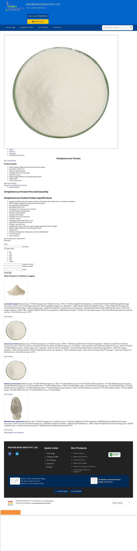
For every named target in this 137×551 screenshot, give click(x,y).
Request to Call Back (11, 185)
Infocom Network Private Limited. (41, 503)
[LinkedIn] (17, 455)
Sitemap (49, 467)
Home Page (10, 27)
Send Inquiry (39, 21)
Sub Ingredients (14, 205)
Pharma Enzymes (78, 453)
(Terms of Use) (49, 501)
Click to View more (15, 180)
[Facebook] (9, 455)
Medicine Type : (28, 304)
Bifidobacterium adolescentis (14, 421)
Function (12, 211)
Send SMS (77, 491)
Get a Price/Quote (10, 161)
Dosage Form (13, 215)
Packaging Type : (43, 308)
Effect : (83, 306)
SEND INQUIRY (9, 433)
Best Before (13, 207)
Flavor (11, 236)
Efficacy (11, 228)
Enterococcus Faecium (11, 344)
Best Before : (121, 308)
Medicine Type (14, 213)
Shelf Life (12, 219)
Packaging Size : (59, 306)
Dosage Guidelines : (25, 310)
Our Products (43, 27)
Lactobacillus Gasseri (11, 304)
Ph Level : (25, 312)
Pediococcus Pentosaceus (13, 384)
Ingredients (13, 222)
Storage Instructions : (32, 346)
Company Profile (26, 27)
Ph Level (12, 234)
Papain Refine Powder (80, 463)
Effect (11, 203)
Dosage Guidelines (15, 201)
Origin (11, 230)
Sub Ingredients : (59, 310)
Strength (12, 217)
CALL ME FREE (19, 433)
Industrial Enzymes (79, 460)
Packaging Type (14, 220)
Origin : (27, 308)
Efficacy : (67, 386)
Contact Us (57, 27)
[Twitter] (13, 455)
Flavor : (61, 308)
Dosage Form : (46, 304)
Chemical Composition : (89, 308)
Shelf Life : (12, 312)
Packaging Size (14, 209)
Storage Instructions (16, 226)
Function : (68, 304)
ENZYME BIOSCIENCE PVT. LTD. (43, 6)
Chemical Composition (16, 232)
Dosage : (113, 310)
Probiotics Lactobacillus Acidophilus (84, 466)
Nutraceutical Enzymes (80, 457)
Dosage (11, 224)
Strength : (82, 310)
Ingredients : (103, 304)
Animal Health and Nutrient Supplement (81, 471)
